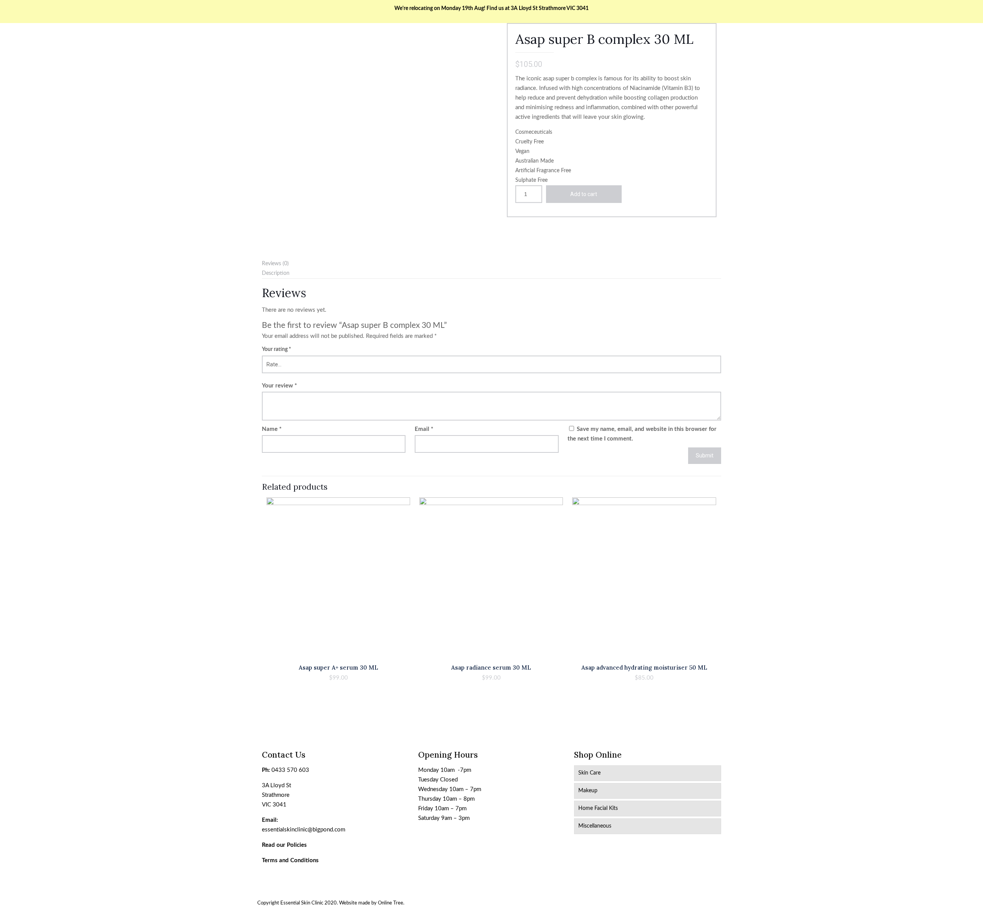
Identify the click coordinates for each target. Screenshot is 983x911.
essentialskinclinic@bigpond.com (303, 830)
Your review (279, 386)
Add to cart (583, 194)
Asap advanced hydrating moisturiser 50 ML (644, 667)
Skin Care (589, 773)
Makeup (587, 790)
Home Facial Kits (598, 808)
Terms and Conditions (290, 860)
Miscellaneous (594, 826)
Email (424, 429)
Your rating (276, 349)
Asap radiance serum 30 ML (491, 667)
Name (271, 429)
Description (276, 273)
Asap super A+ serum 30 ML (338, 667)
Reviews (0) (275, 263)
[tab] (491, 264)
